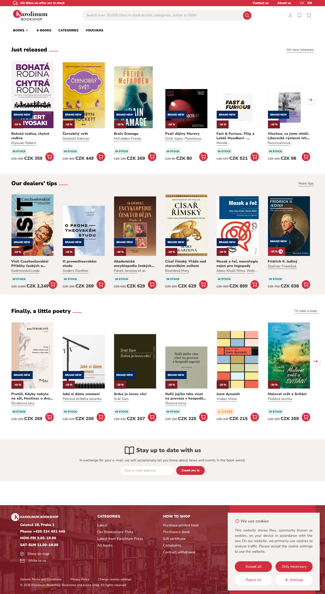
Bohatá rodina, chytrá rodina (30, 135)
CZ (302, 3)
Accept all (253, 566)
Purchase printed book (181, 525)
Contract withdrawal (179, 552)
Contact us (261, 3)
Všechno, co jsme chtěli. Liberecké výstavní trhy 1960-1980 (288, 135)
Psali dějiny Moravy (182, 133)
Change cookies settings (115, 579)
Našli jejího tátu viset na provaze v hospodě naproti (184, 396)
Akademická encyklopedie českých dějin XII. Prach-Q (132, 263)
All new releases (300, 49)
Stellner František (282, 266)
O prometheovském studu (79, 263)
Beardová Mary (177, 270)
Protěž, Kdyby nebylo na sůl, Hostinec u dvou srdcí (31, 396)
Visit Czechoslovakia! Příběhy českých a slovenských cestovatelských (29, 263)
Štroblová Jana (22, 403)
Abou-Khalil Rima (230, 270)
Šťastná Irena (175, 403)
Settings (296, 579)
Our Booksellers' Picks (115, 531)
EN (310, 3)
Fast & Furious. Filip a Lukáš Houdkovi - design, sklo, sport (235, 135)
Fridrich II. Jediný (282, 261)
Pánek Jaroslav (125, 270)
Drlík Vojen (174, 138)
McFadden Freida (127, 138)
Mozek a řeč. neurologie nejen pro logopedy (237, 263)
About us (284, 3)
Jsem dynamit (228, 394)
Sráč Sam (121, 398)
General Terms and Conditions (41, 579)
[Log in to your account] (290, 15)
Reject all (253, 579)
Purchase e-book (176, 531)
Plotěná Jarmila (280, 398)
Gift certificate (174, 538)
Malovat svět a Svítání (287, 394)
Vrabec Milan (226, 398)
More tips (306, 183)
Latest (102, 525)
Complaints (172, 545)
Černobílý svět (75, 133)
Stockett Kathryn (76, 138)
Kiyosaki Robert (23, 143)
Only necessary (294, 566)
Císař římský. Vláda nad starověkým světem (185, 263)
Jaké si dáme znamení (81, 394)
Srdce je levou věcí (130, 394)
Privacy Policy (80, 579)
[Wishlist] (299, 15)
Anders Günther (75, 270)
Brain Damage (126, 133)
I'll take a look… (306, 310)
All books (105, 545)
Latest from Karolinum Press (120, 538)
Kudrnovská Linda (25, 270)
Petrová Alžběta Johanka (82, 398)
